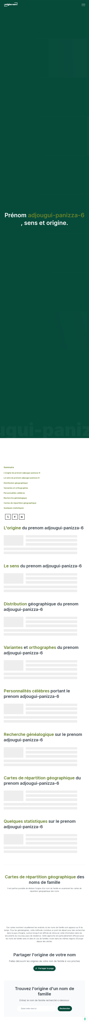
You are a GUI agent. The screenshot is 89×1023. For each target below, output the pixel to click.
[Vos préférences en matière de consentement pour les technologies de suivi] (85, 1019)
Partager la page (46, 968)
